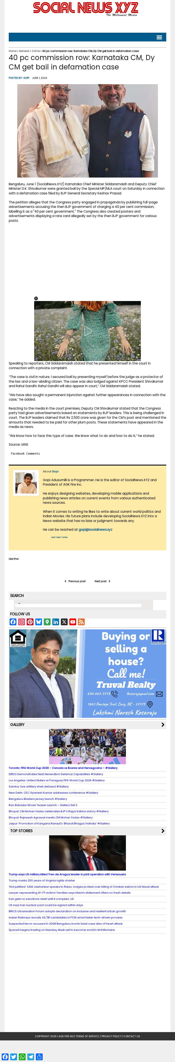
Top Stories (21, 830)
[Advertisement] (87, 23)
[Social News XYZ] (86, 15)
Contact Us (131, 1036)
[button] (36, 298)
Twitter (65, 537)
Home (12, 51)
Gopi (26, 78)
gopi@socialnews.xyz (95, 529)
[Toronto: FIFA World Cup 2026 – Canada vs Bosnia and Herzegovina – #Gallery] (87, 762)
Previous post (77, 581)
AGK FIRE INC (66, 1036)
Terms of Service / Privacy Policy (98, 1036)
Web (58, 537)
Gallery (17, 724)
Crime (36, 51)
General (24, 51)
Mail (53, 537)
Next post (100, 581)
